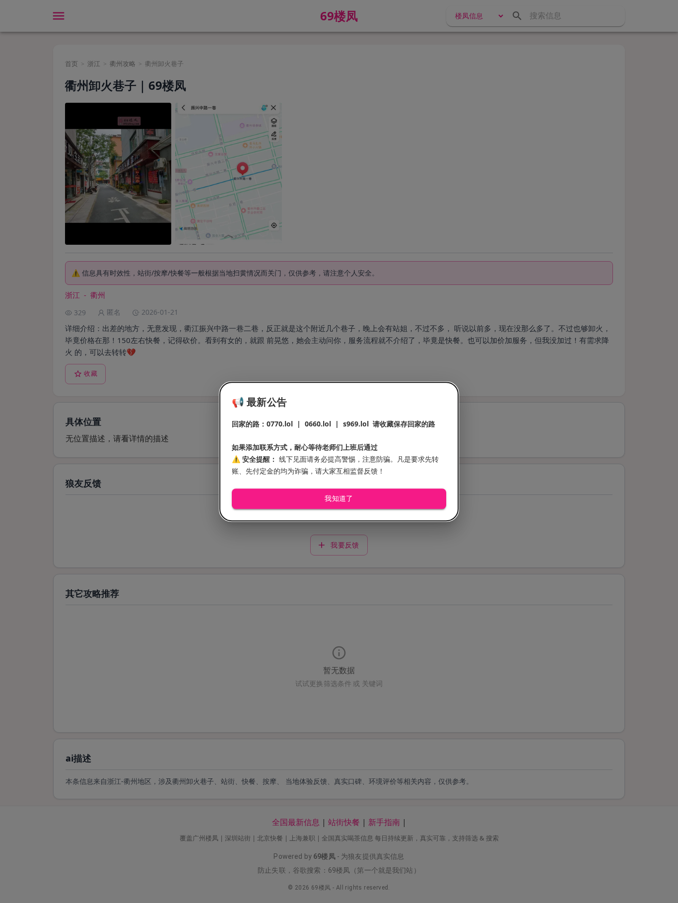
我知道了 (339, 499)
